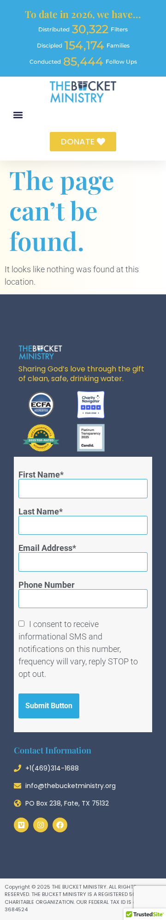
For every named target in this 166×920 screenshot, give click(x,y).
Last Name (38, 512)
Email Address (45, 548)
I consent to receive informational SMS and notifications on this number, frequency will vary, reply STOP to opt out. (78, 649)
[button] (17, 115)
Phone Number (46, 585)
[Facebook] (60, 825)
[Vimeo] (21, 825)
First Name (39, 475)
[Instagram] (40, 825)
